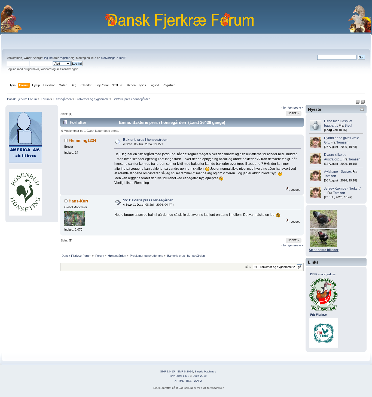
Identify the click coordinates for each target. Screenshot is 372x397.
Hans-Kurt (78, 201)
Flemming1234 (82, 140)
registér (65, 57)
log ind (48, 57)
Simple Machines (205, 371)
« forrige (286, 107)
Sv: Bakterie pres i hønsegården (148, 200)
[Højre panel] (363, 103)
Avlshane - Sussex (338, 172)
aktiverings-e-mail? (113, 57)
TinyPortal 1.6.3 (179, 375)
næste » (297, 107)
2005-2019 (200, 375)
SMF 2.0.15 (167, 371)
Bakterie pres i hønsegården (145, 140)
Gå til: (248, 266)
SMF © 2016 (185, 371)
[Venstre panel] (358, 103)
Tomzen (342, 142)
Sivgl (348, 125)
